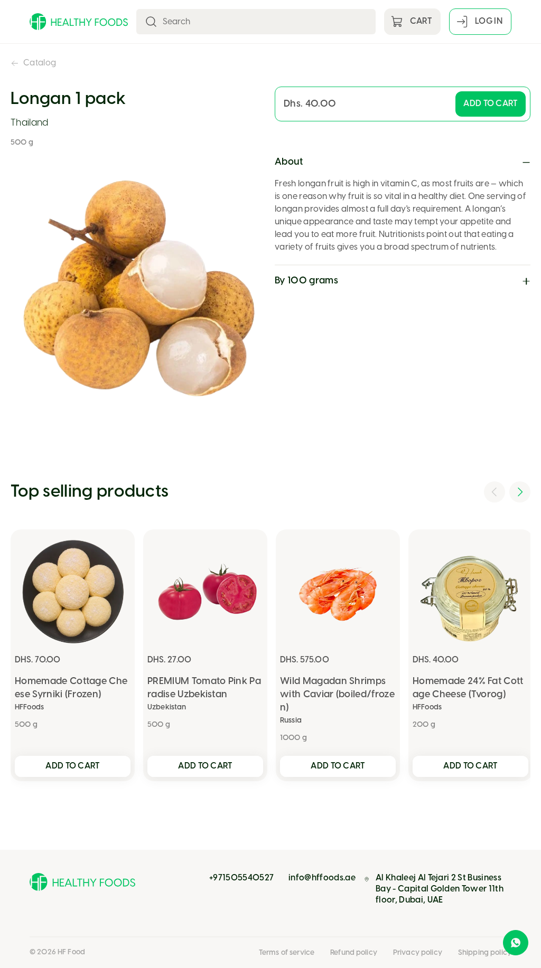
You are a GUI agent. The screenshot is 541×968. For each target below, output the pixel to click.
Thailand (30, 123)
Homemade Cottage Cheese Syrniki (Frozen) (71, 688)
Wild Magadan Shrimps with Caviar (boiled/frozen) (337, 695)
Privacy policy (417, 953)
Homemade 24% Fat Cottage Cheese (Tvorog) (468, 688)
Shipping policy (484, 953)
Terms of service (286, 953)
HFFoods (29, 707)
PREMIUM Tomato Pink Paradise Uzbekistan (204, 688)
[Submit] (151, 21)
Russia (291, 721)
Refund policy (353, 953)
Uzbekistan (166, 707)
